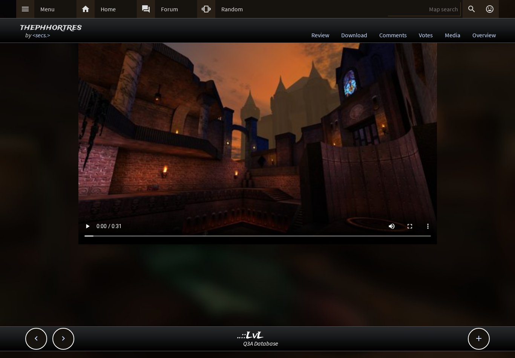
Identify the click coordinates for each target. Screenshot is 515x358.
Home (108, 9)
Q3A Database (260, 343)
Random (232, 9)
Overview (484, 35)
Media (452, 35)
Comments (393, 35)
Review (320, 35)
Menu (47, 9)
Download (354, 35)
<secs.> (41, 35)
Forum (169, 9)
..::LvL (250, 335)
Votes (426, 35)
